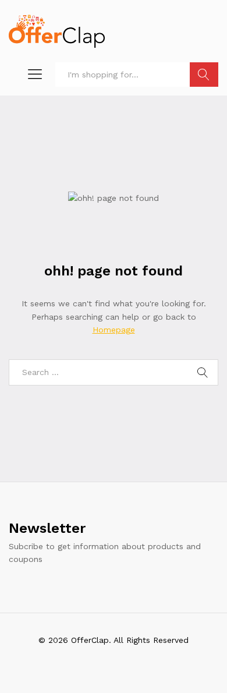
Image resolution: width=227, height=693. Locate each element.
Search (204, 74)
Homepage (114, 329)
